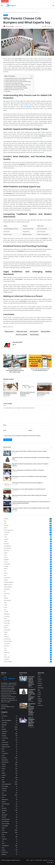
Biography (6, 559)
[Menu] (2, 6)
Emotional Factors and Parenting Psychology (15, 86)
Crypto (5, 557)
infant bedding (46, 331)
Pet (5, 570)
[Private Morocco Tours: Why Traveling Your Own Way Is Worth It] (44, 387)
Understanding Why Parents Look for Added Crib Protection (19, 78)
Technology (7, 532)
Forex (39, 696)
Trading (40, 701)
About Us (32, 860)
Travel (5, 536)
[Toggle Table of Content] (31, 76)
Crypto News (7, 620)
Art (5, 591)
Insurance (6, 625)
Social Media (7, 564)
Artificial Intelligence (8, 582)
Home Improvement (8, 530)
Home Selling (7, 629)
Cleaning (6, 566)
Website (30, 430)
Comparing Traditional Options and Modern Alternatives (18, 84)
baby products (10, 331)
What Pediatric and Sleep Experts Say (14, 83)
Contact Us (40, 705)
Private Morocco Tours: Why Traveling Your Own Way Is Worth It (43, 394)
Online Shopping (8, 586)
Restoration (6, 652)
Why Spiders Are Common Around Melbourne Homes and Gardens (10, 394)
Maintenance (7, 589)
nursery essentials (22, 334)
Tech (5, 523)
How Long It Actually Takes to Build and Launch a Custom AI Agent (29, 451)
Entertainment (7, 548)
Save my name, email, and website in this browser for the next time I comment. (23, 435)
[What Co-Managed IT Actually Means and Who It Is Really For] (7, 472)
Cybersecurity (7, 638)
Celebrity (6, 539)
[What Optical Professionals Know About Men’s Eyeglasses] (27, 387)
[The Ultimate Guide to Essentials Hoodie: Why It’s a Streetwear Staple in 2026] (7, 459)
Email (5, 430)
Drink (5, 634)
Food (5, 555)
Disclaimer (45, 860)
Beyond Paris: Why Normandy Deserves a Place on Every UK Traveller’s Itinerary (27, 1)
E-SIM (5, 604)
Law (5, 575)
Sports (5, 607)
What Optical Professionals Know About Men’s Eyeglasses (27, 394)
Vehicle (5, 568)
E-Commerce (7, 643)
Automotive (6, 593)
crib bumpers (34, 331)
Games (5, 552)
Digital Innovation (8, 584)
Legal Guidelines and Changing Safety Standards (16, 88)
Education (6, 543)
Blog (5, 521)
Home (5, 12)
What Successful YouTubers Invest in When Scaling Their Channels (29, 495)
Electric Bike (7, 623)
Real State (6, 550)
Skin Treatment (7, 600)
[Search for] (53, 6)
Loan (5, 648)
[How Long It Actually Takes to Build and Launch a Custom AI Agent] (7, 453)
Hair (5, 595)
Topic (5, 650)
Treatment (6, 659)
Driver (5, 618)
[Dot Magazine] (11, 5)
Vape (5, 602)
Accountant (7, 616)
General (6, 580)
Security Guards (8, 641)
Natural (6, 627)
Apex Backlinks (9, 26)
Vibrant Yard (7, 657)
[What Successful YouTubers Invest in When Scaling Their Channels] (7, 497)
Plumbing (6, 636)
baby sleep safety (22, 331)
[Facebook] (13, 345)
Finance (6, 561)
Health (5, 527)
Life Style (10, 12)
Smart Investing (7, 661)
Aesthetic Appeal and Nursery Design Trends (15, 80)
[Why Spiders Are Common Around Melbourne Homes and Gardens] (10, 387)
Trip (5, 609)
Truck (5, 654)
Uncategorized (7, 546)
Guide (5, 541)
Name (5, 425)
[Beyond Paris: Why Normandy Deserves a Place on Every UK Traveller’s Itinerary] (7, 465)
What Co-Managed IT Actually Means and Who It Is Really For (28, 470)
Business (6, 518)
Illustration (6, 645)
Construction (7, 577)
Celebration (6, 614)
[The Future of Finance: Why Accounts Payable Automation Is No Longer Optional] (7, 510)
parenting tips (35, 334)
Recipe (5, 632)
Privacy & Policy (38, 860)
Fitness (5, 573)
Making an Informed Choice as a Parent (14, 89)
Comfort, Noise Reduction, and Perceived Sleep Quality (18, 81)
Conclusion (7, 91)
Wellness (6, 598)
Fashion (6, 534)
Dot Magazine (8, 860)
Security (6, 611)
